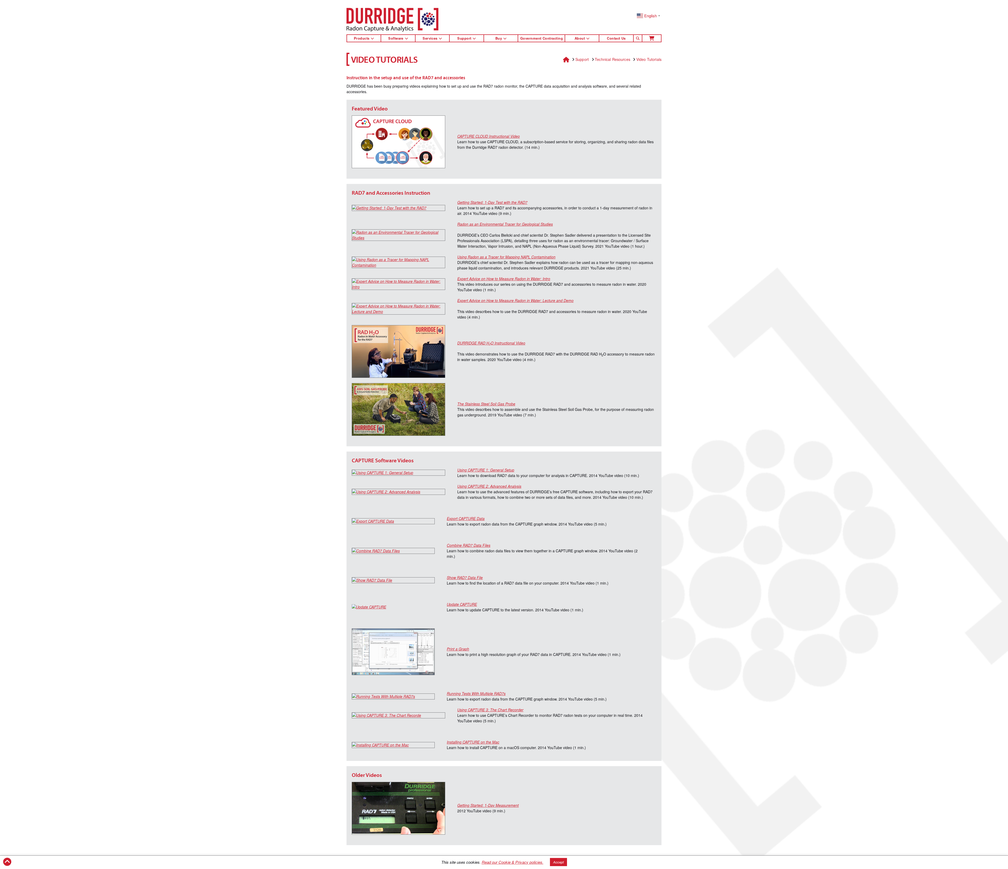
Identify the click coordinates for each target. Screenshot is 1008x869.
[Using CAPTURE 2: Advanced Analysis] (398, 492)
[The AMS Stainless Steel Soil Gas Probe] (398, 409)
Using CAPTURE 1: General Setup (485, 470)
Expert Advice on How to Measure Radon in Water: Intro (503, 278)
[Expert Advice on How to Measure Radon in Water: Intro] (398, 284)
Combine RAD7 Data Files (468, 545)
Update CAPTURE (462, 604)
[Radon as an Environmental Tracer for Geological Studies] (398, 235)
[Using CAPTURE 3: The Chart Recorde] (398, 715)
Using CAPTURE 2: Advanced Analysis (489, 486)
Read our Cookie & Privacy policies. (512, 862)
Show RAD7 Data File (465, 577)
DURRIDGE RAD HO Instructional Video (491, 343)
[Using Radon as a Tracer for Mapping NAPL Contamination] (398, 262)
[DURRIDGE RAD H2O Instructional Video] (398, 351)
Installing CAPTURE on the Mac (473, 742)
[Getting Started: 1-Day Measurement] (398, 808)
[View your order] (652, 38)
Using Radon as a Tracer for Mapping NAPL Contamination (506, 256)
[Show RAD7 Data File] (393, 580)
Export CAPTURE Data (466, 518)
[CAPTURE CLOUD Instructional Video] (398, 141)
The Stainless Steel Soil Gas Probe (486, 403)
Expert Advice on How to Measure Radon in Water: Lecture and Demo (515, 300)
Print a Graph (458, 648)
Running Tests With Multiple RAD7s (476, 693)
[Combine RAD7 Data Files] (393, 551)
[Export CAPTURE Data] (393, 521)
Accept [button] (558, 862)
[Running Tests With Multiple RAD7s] (393, 696)
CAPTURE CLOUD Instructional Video (488, 136)
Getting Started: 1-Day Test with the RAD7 (492, 202)
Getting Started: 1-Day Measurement (488, 805)
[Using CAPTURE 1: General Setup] (398, 473)
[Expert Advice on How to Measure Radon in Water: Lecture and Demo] (398, 309)
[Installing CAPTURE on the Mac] (393, 745)
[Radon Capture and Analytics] (392, 20)
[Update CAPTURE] (393, 607)
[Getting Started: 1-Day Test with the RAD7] (398, 208)
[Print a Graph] (393, 651)
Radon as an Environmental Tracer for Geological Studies (505, 224)
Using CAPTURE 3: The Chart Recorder (490, 709)
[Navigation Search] (637, 38)
